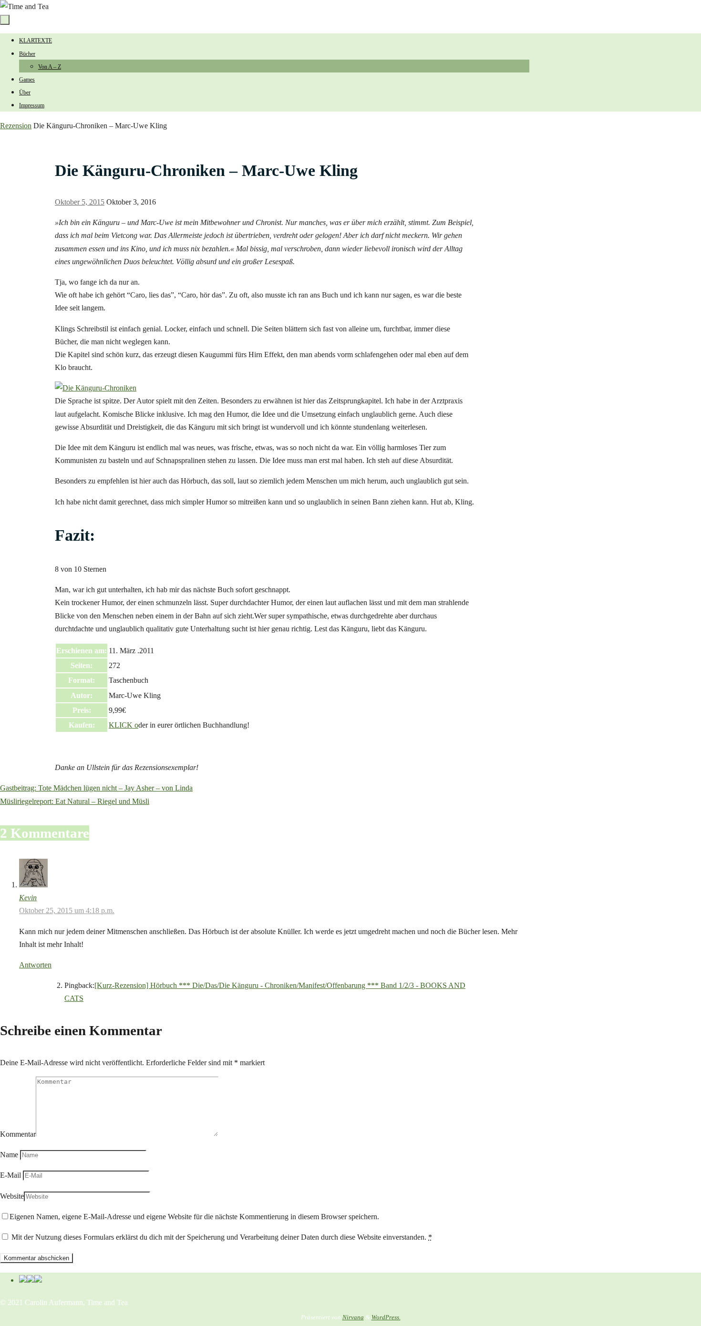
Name (9, 1155)
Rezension (15, 126)
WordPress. (386, 1317)
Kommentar (18, 1134)
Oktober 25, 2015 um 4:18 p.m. (66, 910)
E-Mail (10, 1175)
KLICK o (123, 725)
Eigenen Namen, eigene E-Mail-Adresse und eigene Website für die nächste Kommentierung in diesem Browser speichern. (194, 1217)
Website (12, 1196)
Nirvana (353, 1317)
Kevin (28, 898)
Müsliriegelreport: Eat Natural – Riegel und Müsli (74, 801)
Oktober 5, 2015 (79, 202)
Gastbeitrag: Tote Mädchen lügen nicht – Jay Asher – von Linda (96, 788)
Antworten (35, 965)
